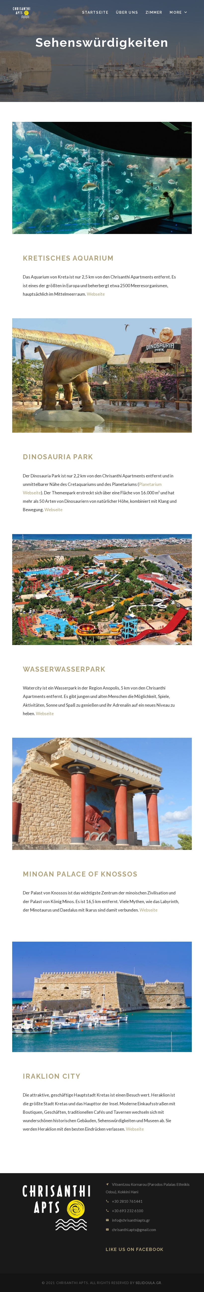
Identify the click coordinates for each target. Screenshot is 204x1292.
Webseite (96, 294)
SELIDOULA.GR (148, 1283)
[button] (179, 12)
